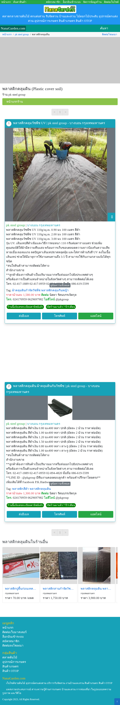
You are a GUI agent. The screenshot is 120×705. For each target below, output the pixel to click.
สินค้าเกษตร (10, 666)
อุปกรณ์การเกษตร (14, 662)
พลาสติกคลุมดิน (40, 488)
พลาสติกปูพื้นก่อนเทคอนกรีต (21, 588)
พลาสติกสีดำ (20, 488)
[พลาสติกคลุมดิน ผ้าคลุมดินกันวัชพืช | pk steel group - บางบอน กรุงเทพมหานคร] (60, 408)
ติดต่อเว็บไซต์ (111, 2)
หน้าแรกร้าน (14, 101)
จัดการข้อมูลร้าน (92, 2)
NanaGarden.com (13, 28)
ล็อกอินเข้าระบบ (72, 2)
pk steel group (22, 34)
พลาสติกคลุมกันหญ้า (55, 290)
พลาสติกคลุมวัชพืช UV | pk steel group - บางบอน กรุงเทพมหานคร (59, 123)
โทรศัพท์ (59, 315)
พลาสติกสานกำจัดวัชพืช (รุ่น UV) (59, 588)
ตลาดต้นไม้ (9, 657)
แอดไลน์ (95, 315)
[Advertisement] (60, 60)
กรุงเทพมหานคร (49, 225)
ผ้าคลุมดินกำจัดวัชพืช (26, 290)
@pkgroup (62, 299)
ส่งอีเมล (24, 315)
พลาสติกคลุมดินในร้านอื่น (25, 542)
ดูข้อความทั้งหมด (60, 285)
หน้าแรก (6, 2)
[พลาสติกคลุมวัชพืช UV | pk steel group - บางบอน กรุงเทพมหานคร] (60, 174)
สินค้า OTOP (10, 671)
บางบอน (32, 225)
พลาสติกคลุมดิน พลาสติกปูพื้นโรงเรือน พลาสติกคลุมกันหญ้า (96, 588)
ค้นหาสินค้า (19, 2)
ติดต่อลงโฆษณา (12, 645)
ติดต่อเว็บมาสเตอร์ (14, 632)
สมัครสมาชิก (53, 2)
